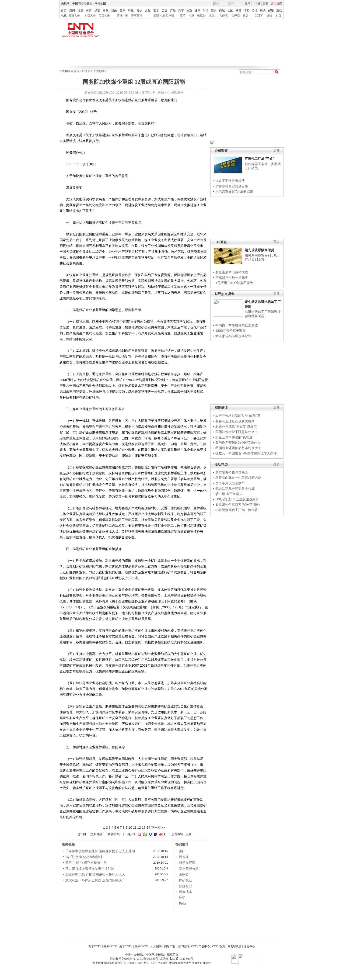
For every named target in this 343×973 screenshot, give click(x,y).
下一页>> (158, 827)
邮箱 (271, 10)
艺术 (156, 10)
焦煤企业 (185, 886)
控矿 (182, 898)
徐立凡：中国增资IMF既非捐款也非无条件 (246, 453)
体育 (89, 10)
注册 (257, 3)
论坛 (254, 10)
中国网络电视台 (82, 3)
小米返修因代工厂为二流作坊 (236, 510)
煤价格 (184, 857)
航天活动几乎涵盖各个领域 (235, 488)
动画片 (224, 15)
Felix (182, 903)
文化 (147, 10)
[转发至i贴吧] (155, 834)
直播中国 (122, 15)
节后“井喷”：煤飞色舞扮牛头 (86, 863)
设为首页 (276, 3)
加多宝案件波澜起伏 (230, 181)
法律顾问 (183, 946)
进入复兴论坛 (145, 92)
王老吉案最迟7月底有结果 (234, 191)
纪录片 (213, 15)
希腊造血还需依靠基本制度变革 (238, 448)
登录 (247, 3)
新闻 (72, 10)
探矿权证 (185, 880)
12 (139, 827)
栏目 (278, 15)
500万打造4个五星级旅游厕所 (237, 499)
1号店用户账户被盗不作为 (234, 283)
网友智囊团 (235, 946)
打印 (82, 834)
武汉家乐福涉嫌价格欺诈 (233, 336)
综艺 (97, 10)
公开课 (235, 15)
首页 (63, 10)
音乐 (122, 10)
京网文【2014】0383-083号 (176, 958)
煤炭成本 (185, 892)
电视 (63, 15)
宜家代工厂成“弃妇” (259, 158)
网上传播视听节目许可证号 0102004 (114, 963)
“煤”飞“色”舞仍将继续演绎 (84, 857)
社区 (230, 10)
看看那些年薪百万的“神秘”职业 (237, 504)
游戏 (279, 10)
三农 (214, 10)
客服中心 (249, 946)
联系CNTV (141, 946)
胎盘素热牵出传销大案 (231, 272)
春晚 (105, 10)
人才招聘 (156, 946)
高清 (183, 15)
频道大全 (74, 15)
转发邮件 (113, 834)
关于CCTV (95, 946)
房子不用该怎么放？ (230, 483)
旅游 (189, 10)
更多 (276, 150)
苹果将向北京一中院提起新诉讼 (238, 478)
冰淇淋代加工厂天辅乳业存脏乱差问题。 (263, 314)
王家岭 (184, 874)
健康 (197, 10)
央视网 (65, 3)
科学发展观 (187, 863)
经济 (80, 10)
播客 (245, 15)
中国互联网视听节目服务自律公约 (190, 963)
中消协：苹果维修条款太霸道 (236, 325)
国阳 (182, 851)
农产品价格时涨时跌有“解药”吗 (237, 416)
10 (130, 827)
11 (134, 827)
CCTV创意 (218, 946)
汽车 (181, 10)
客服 (265, 3)
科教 (131, 10)
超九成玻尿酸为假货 (259, 250)
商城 (222, 10)
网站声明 (169, 946)
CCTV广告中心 (200, 946)
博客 (246, 10)
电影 (191, 15)
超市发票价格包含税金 (231, 472)
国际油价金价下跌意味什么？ (236, 432)
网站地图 (100, 3)
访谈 (263, 10)
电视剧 (201, 15)
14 (148, 827)
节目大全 (104, 15)
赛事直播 (136, 15)
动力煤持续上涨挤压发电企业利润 (89, 868)
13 (144, 827)
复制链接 (96, 834)
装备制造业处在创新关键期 (235, 421)
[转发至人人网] (149, 834)
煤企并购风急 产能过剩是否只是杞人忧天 (95, 874)
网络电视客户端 (164, 15)
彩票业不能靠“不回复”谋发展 (236, 426)
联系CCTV (110, 946)
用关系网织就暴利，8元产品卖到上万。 (262, 257)
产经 (173, 10)
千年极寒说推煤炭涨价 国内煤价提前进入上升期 (100, 851)
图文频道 (99, 71)
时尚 (205, 10)
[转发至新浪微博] (160, 834)
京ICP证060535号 (147, 958)
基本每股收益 (189, 868)
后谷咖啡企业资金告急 (231, 186)
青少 (139, 10)
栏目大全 (90, 15)
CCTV (259, 15)
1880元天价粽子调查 (230, 330)
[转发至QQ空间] (144, 834)
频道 (270, 15)
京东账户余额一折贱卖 (231, 277)
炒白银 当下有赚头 (228, 494)
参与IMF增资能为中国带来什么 (237, 442)
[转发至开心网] (138, 834)
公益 (164, 10)
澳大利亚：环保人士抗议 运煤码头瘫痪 (93, 880)
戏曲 (114, 10)
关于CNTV (126, 946)
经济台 (86, 71)
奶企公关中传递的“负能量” (234, 437)
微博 (238, 10)
